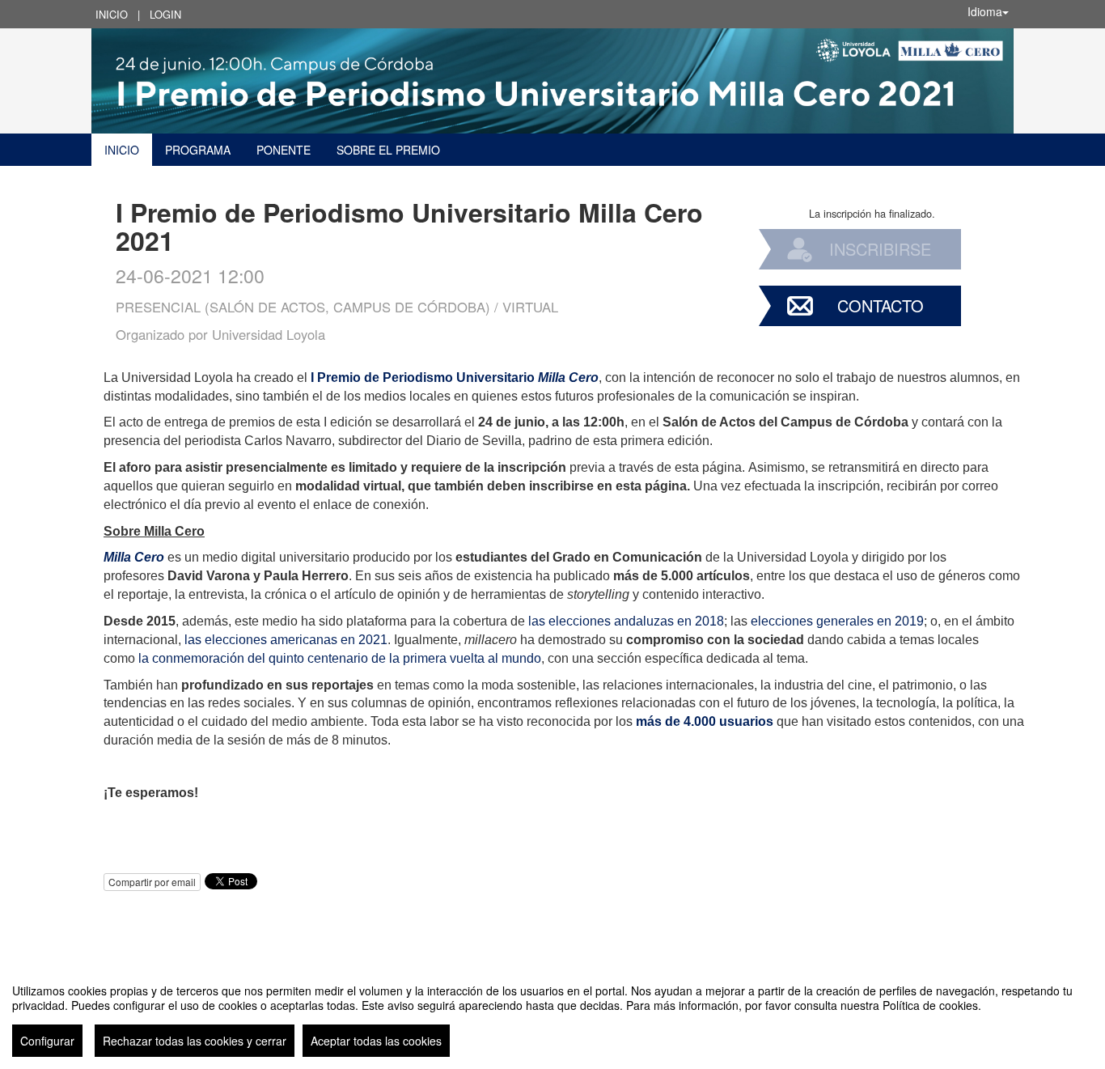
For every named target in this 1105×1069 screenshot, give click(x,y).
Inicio (111, 14)
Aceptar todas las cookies (376, 1041)
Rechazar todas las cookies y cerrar (194, 1041)
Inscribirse (880, 249)
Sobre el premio (388, 150)
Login (165, 14)
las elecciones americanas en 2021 (285, 640)
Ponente (283, 150)
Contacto (880, 305)
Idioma (984, 11)
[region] (552, 1014)
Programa (198, 150)
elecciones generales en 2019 (837, 621)
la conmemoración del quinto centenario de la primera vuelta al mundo (339, 658)
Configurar (47, 1041)
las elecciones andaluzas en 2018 (626, 621)
